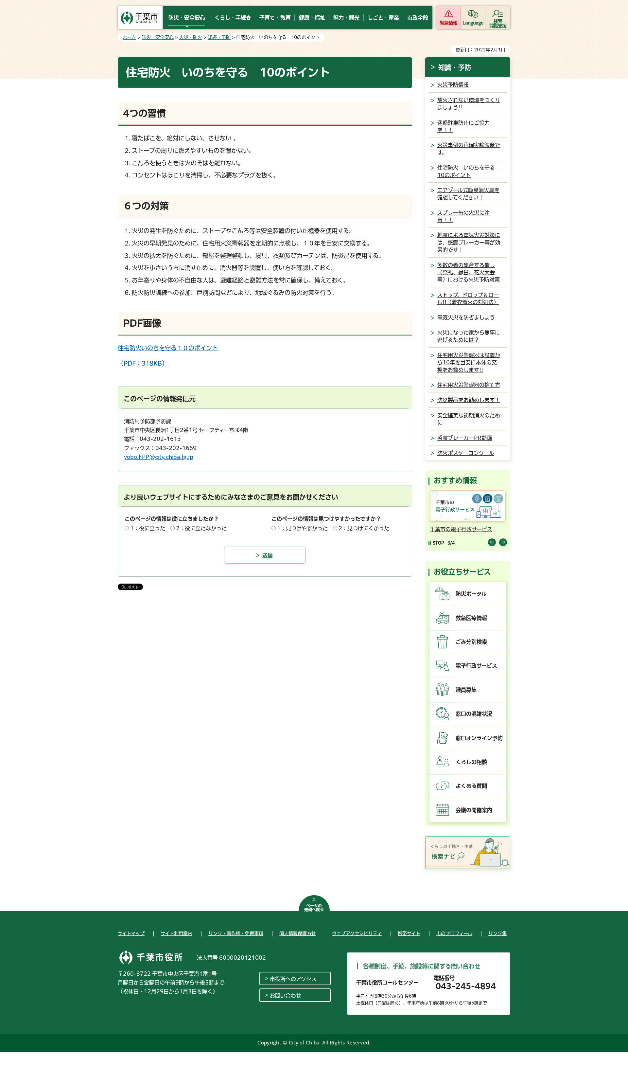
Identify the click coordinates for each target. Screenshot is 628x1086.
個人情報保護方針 (297, 933)
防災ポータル (471, 593)
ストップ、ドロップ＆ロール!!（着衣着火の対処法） (468, 298)
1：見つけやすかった (302, 528)
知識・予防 (219, 37)
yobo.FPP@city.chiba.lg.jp (158, 457)
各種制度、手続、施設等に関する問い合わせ (421, 966)
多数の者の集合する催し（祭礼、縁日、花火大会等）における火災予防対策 (468, 272)
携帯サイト (409, 933)
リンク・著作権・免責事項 (235, 933)
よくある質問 (471, 785)
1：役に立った (147, 528)
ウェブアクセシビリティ (357, 933)
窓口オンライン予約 (479, 738)
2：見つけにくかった (364, 528)
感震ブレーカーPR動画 (464, 438)
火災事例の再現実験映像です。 (468, 148)
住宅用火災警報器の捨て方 (468, 385)
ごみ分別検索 (471, 641)
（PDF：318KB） (143, 363)
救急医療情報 (471, 618)
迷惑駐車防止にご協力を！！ (463, 126)
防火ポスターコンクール (465, 453)
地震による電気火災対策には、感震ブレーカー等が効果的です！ (468, 242)
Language (473, 23)
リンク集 (497, 933)
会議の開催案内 (474, 810)
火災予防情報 (453, 84)
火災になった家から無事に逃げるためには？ (468, 336)
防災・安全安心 (158, 37)
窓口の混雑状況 (474, 713)
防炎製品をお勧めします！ (468, 400)
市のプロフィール (454, 933)
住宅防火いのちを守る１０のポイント (168, 348)
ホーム (129, 37)
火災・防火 (190, 37)
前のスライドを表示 (492, 542)
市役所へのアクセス (293, 979)
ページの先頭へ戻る (314, 908)
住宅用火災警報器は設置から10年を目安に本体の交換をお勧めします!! (468, 362)
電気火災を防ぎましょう (466, 317)
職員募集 (466, 690)
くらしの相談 (471, 762)
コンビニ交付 (477, 529)
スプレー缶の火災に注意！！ (463, 216)
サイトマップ (131, 933)
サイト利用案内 (176, 933)
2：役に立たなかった (201, 528)
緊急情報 (448, 23)
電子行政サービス (476, 665)
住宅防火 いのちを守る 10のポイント (468, 171)
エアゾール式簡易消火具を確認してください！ (468, 194)
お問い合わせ (285, 995)
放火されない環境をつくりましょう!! (468, 104)
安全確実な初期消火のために (468, 419)
